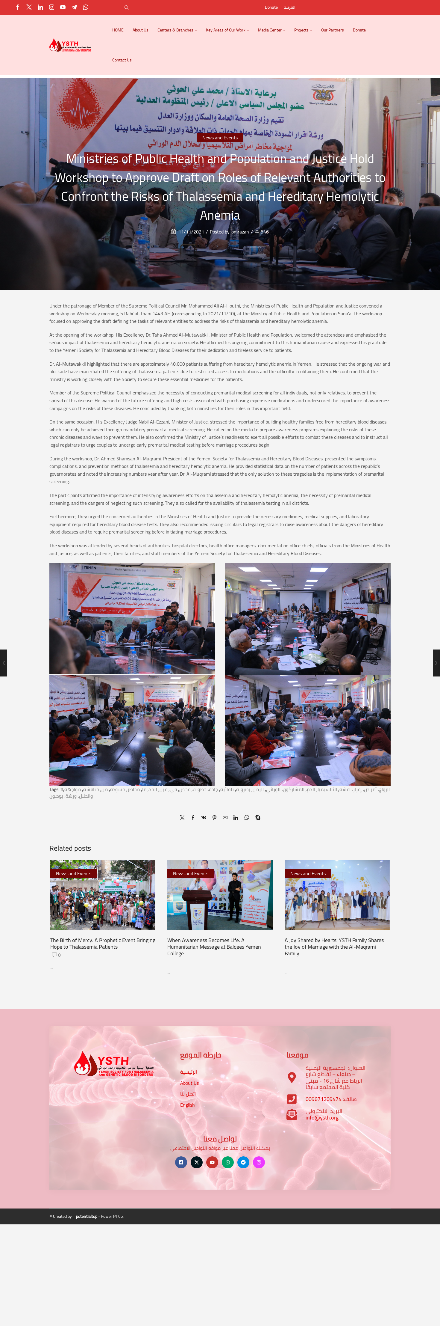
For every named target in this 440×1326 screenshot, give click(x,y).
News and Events (220, 137)
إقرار (357, 789)
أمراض (370, 789)
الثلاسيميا (327, 789)
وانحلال (86, 795)
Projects (301, 30)
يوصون (56, 795)
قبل (163, 789)
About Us (140, 30)
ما (144, 789)
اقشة (345, 789)
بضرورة (243, 789)
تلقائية (227, 789)
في (173, 789)
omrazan (240, 231)
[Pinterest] (214, 818)
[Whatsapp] (85, 7)
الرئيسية (188, 1071)
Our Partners (332, 30)
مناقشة (91, 789)
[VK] (203, 818)
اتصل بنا (188, 1093)
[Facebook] (17, 7)
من (104, 789)
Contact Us (122, 60)
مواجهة (72, 789)
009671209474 (324, 1099)
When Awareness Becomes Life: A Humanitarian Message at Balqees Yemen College (214, 946)
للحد (153, 789)
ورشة (71, 795)
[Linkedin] (40, 7)
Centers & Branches (175, 30)
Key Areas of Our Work (225, 30)
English (187, 1104)
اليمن (258, 789)
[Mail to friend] (225, 818)
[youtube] (63, 7)
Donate (271, 7)
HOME (118, 30)
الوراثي (273, 789)
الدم (311, 789)
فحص (184, 789)
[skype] (256, 818)
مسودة (117, 789)
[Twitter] (29, 7)
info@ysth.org (322, 1117)
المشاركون (293, 789)
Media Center (270, 30)
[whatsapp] (246, 818)
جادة (213, 789)
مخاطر (134, 789)
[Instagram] (51, 7)
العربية (289, 7)
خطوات (200, 789)
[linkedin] (235, 818)
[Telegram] (74, 7)
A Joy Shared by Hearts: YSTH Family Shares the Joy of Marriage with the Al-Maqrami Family (334, 946)
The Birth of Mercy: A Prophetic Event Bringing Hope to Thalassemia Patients (102, 943)
